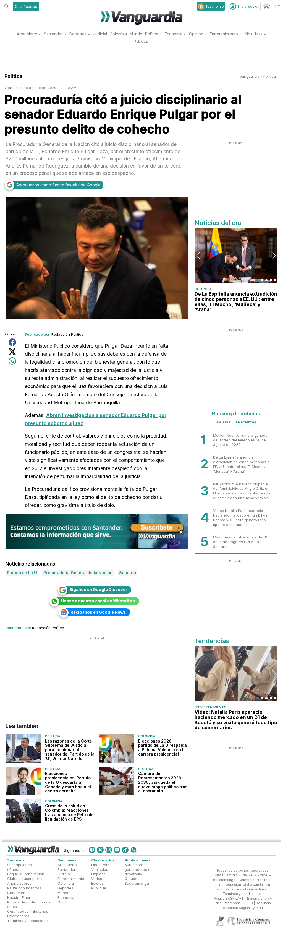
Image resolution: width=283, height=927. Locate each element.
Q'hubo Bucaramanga (137, 881)
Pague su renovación (25, 874)
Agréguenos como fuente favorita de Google (58, 185)
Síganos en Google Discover (98, 589)
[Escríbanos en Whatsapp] (133, 850)
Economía (173, 34)
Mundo (136, 34)
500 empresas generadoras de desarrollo (139, 869)
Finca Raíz (100, 865)
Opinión (196, 34)
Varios (96, 878)
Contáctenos (18, 892)
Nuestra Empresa (22, 897)
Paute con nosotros (24, 888)
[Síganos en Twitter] (100, 850)
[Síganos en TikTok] (125, 850)
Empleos (98, 874)
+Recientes (245, 422)
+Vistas (223, 422)
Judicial (100, 34)
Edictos (97, 883)
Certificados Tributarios (27, 911)
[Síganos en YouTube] (117, 850)
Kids (248, 34)
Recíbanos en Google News (98, 612)
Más (259, 34)
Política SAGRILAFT (228, 898)
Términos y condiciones (28, 920)
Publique (98, 888)
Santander (53, 34)
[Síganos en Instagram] (108, 850)
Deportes (78, 34)
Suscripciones (19, 865)
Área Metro (27, 34)
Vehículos (99, 869)
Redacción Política (67, 334)
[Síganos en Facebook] (92, 850)
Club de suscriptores (25, 878)
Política (151, 34)
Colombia (118, 34)
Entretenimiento (224, 34)
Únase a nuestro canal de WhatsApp (98, 600)
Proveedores (18, 916)
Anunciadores (19, 883)
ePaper (13, 869)
